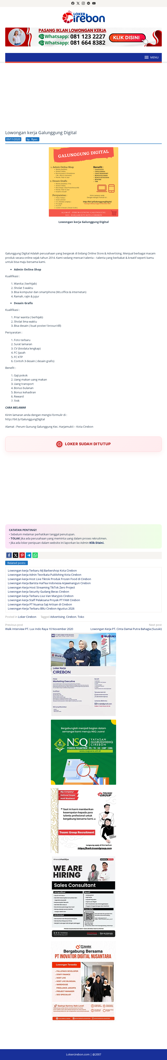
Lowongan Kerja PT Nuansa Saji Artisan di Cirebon (40, 604)
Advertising (57, 617)
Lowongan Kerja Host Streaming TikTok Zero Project (41, 587)
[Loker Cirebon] (83, 17)
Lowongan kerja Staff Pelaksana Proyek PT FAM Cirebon (44, 600)
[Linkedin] (88, 3)
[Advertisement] (83, 96)
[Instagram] (83, 3)
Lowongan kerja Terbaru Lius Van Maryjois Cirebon (40, 596)
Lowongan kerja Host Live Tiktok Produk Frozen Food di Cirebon (49, 579)
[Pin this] (22, 555)
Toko (81, 617)
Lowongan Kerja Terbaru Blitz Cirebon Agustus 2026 (41, 608)
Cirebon (71, 617)
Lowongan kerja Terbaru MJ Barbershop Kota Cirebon (42, 570)
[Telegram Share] (28, 555)
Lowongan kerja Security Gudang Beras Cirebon (38, 591)
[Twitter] (78, 3)
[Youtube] (94, 3)
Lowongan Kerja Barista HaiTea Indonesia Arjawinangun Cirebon (49, 583)
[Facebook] (72, 3)
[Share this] (9, 555)
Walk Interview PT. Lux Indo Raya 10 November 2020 (39, 627)
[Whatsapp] (35, 555)
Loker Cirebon (27, 617)
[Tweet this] (15, 555)
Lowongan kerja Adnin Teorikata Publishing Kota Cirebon (44, 575)
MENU (154, 57)
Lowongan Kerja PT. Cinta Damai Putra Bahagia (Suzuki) (126, 627)
